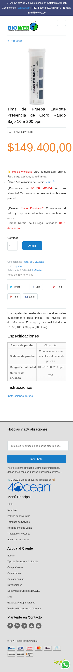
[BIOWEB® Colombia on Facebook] (10, 626)
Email (32, 296)
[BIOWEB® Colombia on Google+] (17, 626)
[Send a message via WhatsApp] (65, 664)
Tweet (17, 287)
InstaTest (28, 261)
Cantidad (12, 237)
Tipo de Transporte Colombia (22, 561)
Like (38, 287)
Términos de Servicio (18, 522)
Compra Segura (15, 579)
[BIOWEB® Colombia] (23, 27)
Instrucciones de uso (20, 395)
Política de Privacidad (18, 516)
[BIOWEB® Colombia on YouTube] (24, 626)
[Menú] (54, 23)
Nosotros (12, 510)
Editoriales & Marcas (18, 539)
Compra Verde (15, 567)
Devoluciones (14, 585)
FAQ (9, 596)
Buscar (11, 555)
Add (16, 296)
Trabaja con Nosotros (18, 533)
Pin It (59, 287)
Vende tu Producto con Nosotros (24, 608)
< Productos (14, 40)
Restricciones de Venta (19, 527)
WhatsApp (24, 7)
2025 (51, 182)
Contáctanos (14, 573)
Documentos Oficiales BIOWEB (23, 591)
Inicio (10, 504)
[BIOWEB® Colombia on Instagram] (31, 626)
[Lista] (62, 23)
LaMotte (39, 261)
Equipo (18, 266)
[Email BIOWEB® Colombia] (39, 626)
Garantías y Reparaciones (21, 602)
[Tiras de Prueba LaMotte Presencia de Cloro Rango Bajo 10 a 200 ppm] (36, 76)
